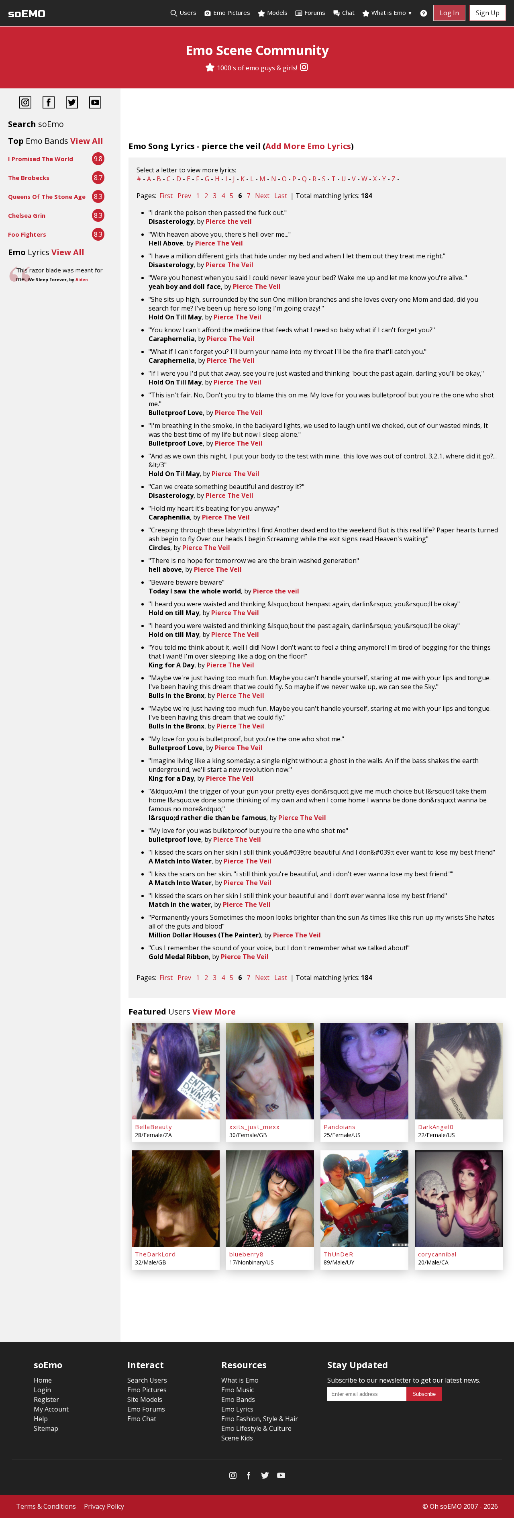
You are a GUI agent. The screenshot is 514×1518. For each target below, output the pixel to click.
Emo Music (237, 1389)
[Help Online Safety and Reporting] (424, 12)
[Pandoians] (364, 1071)
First (166, 195)
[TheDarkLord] (176, 1198)
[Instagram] (304, 67)
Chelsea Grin (26, 215)
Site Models (144, 1399)
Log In (449, 12)
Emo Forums (146, 1409)
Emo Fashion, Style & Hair (259, 1418)
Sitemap (46, 1428)
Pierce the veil (229, 221)
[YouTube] (95, 103)
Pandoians (340, 1127)
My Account (51, 1409)
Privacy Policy (104, 1506)
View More (214, 1011)
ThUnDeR (338, 1254)
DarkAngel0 (436, 1127)
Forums (314, 12)
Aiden (81, 279)
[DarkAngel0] (459, 1071)
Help (41, 1418)
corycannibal (437, 1254)
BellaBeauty (153, 1127)
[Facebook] (49, 103)
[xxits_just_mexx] (270, 1071)
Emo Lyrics (237, 1409)
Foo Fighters (27, 234)
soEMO (26, 14)
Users (187, 12)
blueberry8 (246, 1254)
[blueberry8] (270, 1198)
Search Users (147, 1380)
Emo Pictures (231, 12)
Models (276, 12)
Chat (348, 12)
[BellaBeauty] (176, 1071)
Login (42, 1389)
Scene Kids (237, 1438)
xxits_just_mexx (254, 1127)
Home (43, 1380)
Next (262, 195)
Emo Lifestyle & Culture (256, 1428)
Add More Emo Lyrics (308, 146)
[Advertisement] (60, 312)
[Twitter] (72, 103)
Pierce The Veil (219, 243)
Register (46, 1399)
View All (86, 140)
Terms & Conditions (46, 1506)
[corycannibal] (459, 1198)
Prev (184, 195)
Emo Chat (141, 1418)
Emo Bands (238, 1399)
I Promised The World (40, 159)
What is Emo (391, 12)
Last (280, 195)
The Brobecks (28, 178)
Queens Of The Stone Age (47, 196)
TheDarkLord (155, 1254)
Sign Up (488, 12)
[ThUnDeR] (364, 1198)
